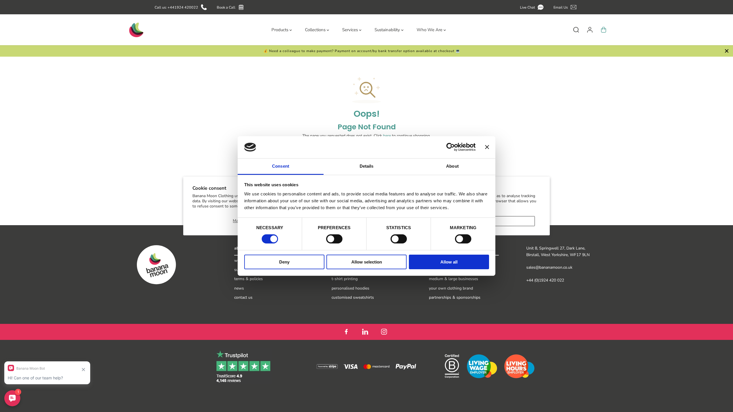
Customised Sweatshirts (353, 297)
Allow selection (366, 262)
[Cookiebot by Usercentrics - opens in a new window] (450, 147)
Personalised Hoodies (350, 288)
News (239, 288)
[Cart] (603, 29)
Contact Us (243, 297)
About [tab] (452, 166)
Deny (284, 262)
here (387, 135)
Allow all (449, 262)
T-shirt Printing (345, 279)
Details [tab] (367, 166)
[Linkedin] (365, 332)
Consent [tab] (280, 166)
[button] (532, 7)
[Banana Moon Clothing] (135, 29)
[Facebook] (346, 332)
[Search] (576, 29)
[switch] (334, 238)
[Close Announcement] (726, 51)
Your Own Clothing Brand (451, 288)
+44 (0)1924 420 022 (545, 280)
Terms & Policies (248, 279)
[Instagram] (384, 332)
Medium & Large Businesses (453, 279)
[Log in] (590, 29)
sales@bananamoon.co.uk (549, 267)
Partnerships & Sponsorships (454, 297)
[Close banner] (487, 147)
